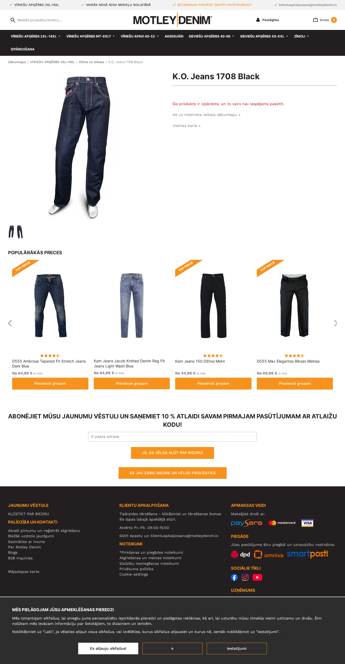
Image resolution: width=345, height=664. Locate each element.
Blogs (13, 552)
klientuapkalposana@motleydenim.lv (308, 5)
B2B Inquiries (20, 558)
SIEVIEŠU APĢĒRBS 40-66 (209, 36)
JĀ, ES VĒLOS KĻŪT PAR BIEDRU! (172, 452)
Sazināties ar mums (26, 541)
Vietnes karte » (186, 125)
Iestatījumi (237, 648)
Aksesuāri (174, 36)
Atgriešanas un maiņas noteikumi (150, 558)
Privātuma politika (136, 569)
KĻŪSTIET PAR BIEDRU (28, 514)
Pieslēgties (270, 20)
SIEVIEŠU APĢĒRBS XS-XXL (262, 36)
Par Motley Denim (24, 547)
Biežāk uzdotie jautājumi (31, 536)
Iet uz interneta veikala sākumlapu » (206, 114)
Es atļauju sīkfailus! (108, 648)
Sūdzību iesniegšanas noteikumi (149, 563)
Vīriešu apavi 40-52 (138, 36)
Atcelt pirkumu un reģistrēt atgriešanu (44, 530)
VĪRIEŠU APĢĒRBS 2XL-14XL (34, 36)
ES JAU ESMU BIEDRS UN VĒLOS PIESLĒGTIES (173, 473)
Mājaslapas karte (23, 571)
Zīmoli (299, 36)
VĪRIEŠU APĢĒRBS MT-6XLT (88, 36)
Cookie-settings (133, 574)
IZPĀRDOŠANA (22, 49)
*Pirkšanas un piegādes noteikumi (151, 552)
